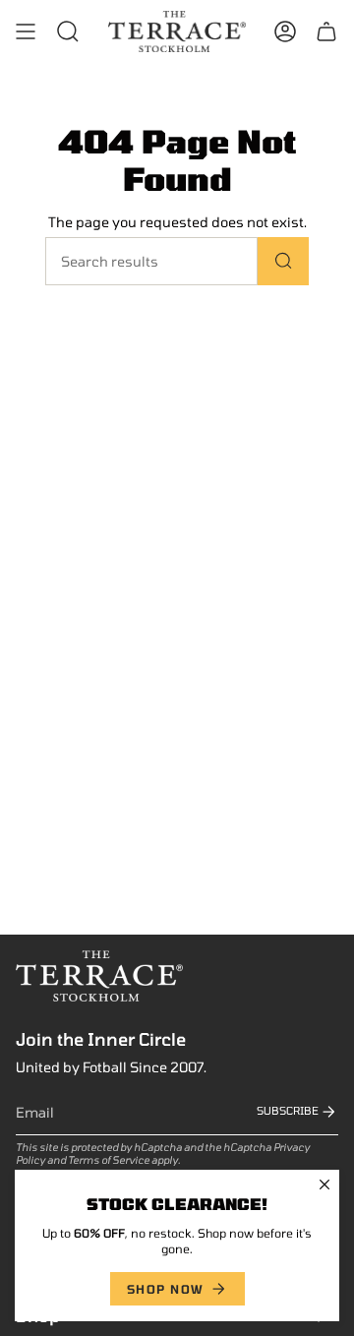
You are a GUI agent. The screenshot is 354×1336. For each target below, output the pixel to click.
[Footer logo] (99, 976)
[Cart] (326, 31)
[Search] (283, 261)
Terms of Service (108, 1159)
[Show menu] (25, 31)
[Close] (324, 1184)
